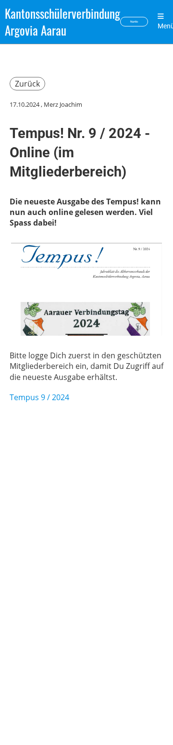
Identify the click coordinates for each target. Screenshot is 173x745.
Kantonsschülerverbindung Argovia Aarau (62, 22)
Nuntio (134, 21)
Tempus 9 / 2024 (39, 397)
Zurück (27, 83)
